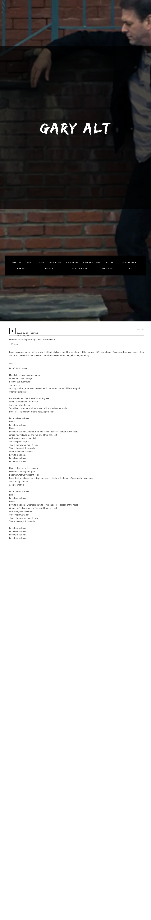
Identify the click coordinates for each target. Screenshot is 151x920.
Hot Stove (111, 262)
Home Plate (16, 262)
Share (16, 344)
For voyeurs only (129, 262)
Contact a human (78, 268)
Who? (29, 262)
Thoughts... (49, 268)
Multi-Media (72, 262)
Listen (41, 262)
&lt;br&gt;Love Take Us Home (41, 339)
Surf (130, 268)
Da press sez (22, 268)
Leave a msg (107, 268)
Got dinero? (55, 262)
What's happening (91, 262)
